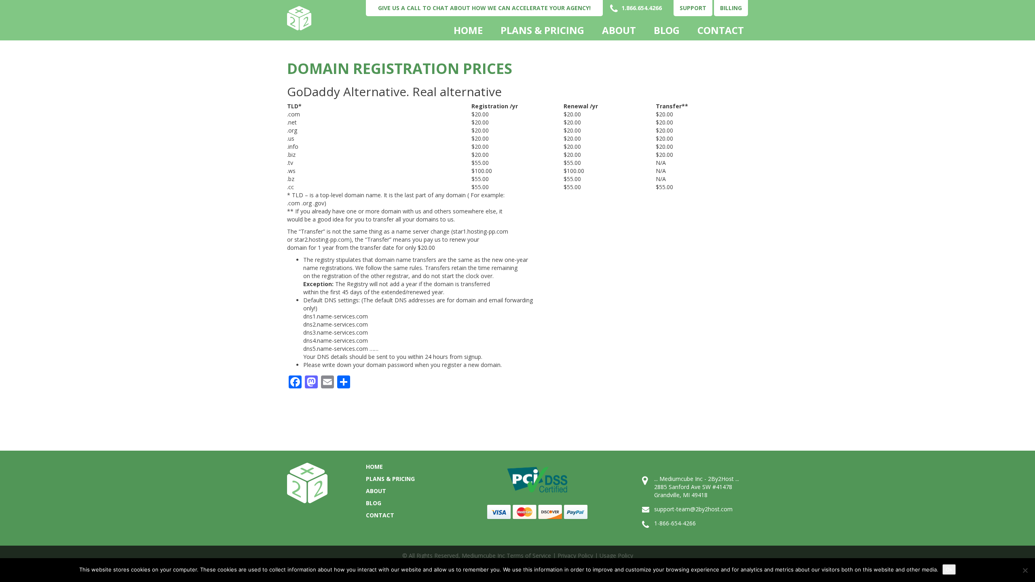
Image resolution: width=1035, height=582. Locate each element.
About (619, 30)
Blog (667, 30)
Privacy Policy (575, 555)
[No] (1025, 570)
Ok (949, 569)
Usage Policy (616, 555)
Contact (720, 30)
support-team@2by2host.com (693, 509)
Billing (731, 8)
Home (468, 30)
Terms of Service (529, 555)
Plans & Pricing (542, 30)
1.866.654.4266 (641, 8)
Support (693, 8)
